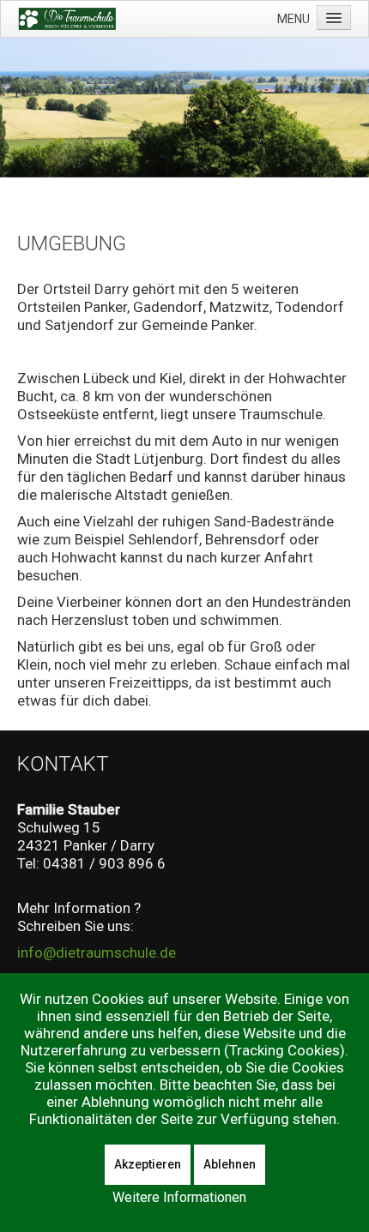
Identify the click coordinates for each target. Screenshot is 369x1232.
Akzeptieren (147, 1164)
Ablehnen (229, 1164)
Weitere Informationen (179, 1197)
